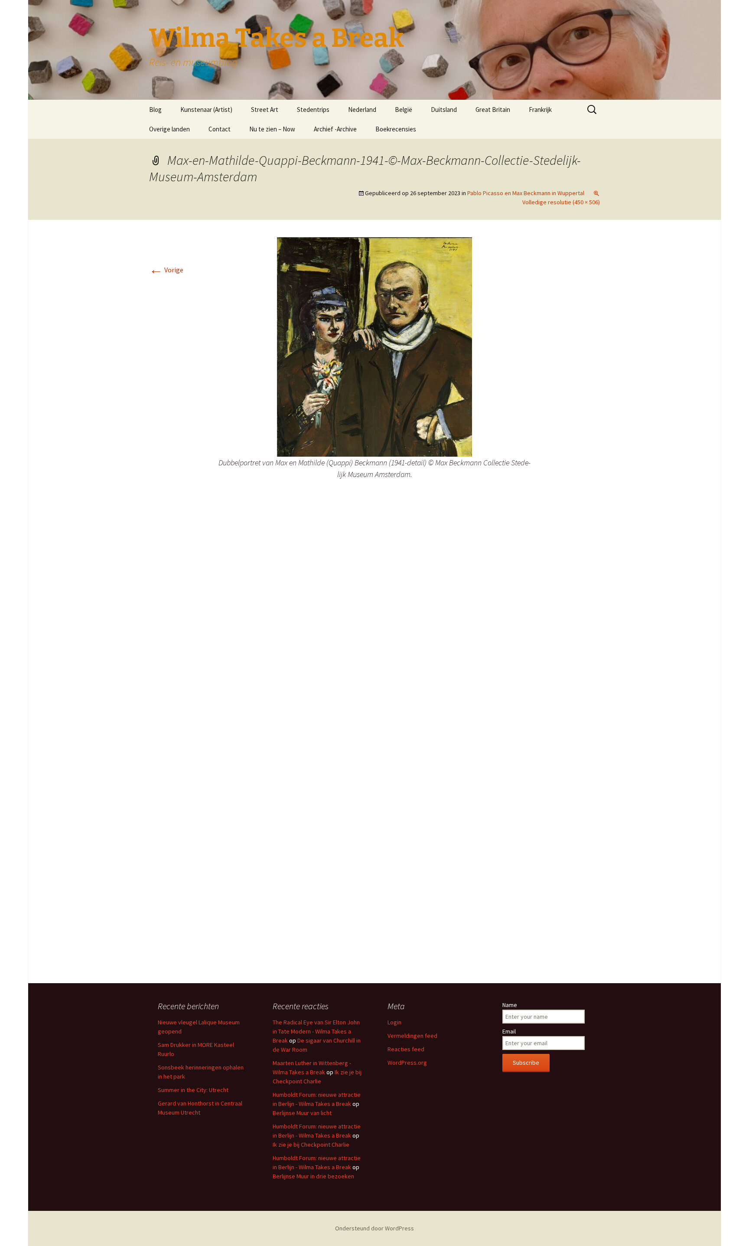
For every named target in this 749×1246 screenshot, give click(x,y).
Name (509, 1005)
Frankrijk (540, 109)
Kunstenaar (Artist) (206, 109)
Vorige (166, 269)
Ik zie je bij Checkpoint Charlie (311, 1144)
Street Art (264, 109)
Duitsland (444, 109)
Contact (219, 129)
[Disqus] (374, 626)
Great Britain (492, 109)
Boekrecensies (395, 129)
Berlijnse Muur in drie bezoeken (313, 1176)
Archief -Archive (335, 129)
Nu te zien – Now (272, 129)
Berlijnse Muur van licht (302, 1113)
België (403, 109)
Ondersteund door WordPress (374, 1228)
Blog (155, 109)
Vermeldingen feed (412, 1036)
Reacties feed (406, 1049)
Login (394, 1022)
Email (509, 1031)
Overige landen (169, 129)
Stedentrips (313, 109)
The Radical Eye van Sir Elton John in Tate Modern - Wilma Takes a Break (316, 1031)
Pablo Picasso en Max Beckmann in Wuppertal (525, 193)
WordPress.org (407, 1062)
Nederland (362, 109)
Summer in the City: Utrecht (193, 1090)
